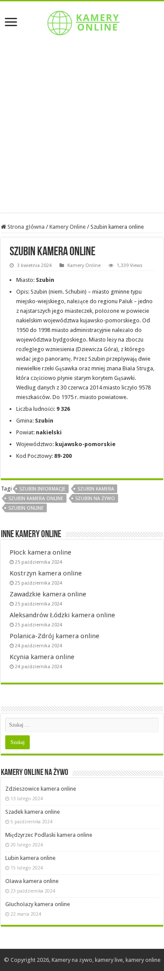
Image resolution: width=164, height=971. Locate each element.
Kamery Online (67, 226)
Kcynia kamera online (42, 657)
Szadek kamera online (32, 812)
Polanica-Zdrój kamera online (54, 636)
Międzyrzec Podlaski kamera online (48, 835)
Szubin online (26, 508)
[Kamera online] (82, 21)
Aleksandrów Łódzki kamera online (62, 615)
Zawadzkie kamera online (48, 594)
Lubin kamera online (30, 858)
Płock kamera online (40, 552)
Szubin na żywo (95, 498)
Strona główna (25, 226)
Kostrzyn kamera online (46, 573)
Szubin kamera (95, 489)
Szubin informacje (42, 489)
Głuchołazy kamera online (37, 904)
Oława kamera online (32, 881)
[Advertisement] (82, 131)
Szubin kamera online (35, 498)
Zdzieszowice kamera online (40, 788)
